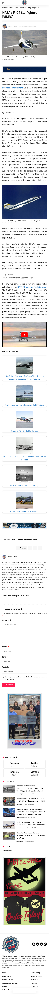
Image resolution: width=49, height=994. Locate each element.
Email (5, 657)
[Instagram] (13, 773)
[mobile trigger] (4, 3)
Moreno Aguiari (12, 26)
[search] (45, 2)
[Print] (29, 990)
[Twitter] (35, 764)
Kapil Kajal (20, 794)
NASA (35, 539)
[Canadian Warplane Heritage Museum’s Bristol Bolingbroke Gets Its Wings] (9, 836)
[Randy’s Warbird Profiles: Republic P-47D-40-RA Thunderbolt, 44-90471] (9, 801)
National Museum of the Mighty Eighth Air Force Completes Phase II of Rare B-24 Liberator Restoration (31, 811)
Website (5, 667)
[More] (34, 990)
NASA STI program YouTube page (31, 287)
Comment (7, 620)
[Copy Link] (24, 990)
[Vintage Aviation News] (24, 2)
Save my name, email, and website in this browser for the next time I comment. (25, 678)
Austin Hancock (21, 828)
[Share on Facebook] (15, 990)
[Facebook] (43, 556)
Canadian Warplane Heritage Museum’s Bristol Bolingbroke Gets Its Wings (31, 835)
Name (5, 646)
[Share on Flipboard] (35, 548)
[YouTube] (46, 556)
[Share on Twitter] (19, 990)
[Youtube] (35, 773)
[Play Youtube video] (24, 334)
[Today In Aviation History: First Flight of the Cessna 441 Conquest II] (9, 825)
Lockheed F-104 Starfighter (13, 88)
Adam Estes (20, 804)
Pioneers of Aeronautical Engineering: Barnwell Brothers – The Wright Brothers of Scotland (30, 788)
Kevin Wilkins (21, 817)
